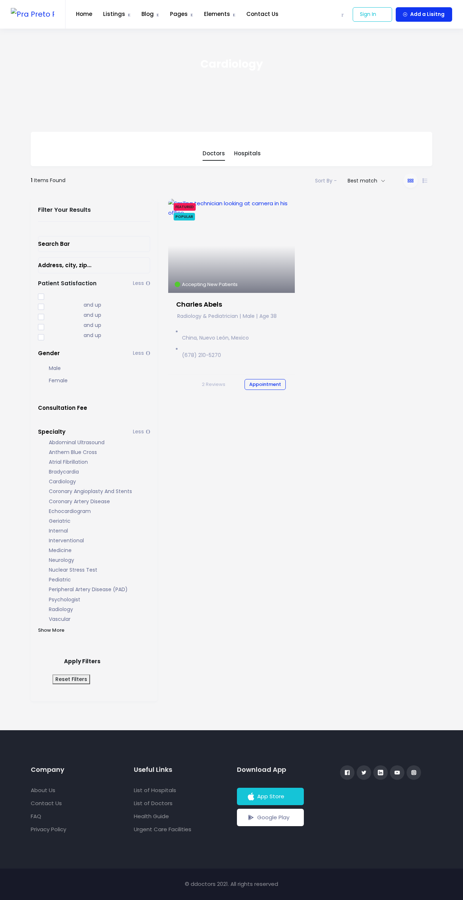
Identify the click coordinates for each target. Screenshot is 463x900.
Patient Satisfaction (67, 283)
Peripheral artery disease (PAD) (88, 589)
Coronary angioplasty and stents (90, 491)
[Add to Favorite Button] (283, 211)
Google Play (273, 817)
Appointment (265, 384)
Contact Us (262, 14)
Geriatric (60, 521)
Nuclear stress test (73, 570)
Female (58, 380)
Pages (179, 14)
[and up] (55, 305)
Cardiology (62, 481)
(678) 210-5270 (201, 355)
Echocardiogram (70, 511)
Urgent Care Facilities (162, 829)
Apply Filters (82, 661)
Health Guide (151, 816)
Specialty (51, 432)
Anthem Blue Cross (73, 452)
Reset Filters (71, 679)
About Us (43, 790)
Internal (58, 530)
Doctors (214, 153)
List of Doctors (153, 803)
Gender (49, 353)
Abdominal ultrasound (77, 442)
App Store (270, 796)
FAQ (36, 816)
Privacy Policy (48, 829)
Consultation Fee (62, 408)
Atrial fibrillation (68, 462)
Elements (217, 14)
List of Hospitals (155, 790)
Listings (114, 14)
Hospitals (247, 153)
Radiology (61, 609)
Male (55, 368)
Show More (51, 630)
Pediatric (60, 579)
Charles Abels (199, 304)
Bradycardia (64, 471)
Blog (147, 14)
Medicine (60, 550)
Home (84, 14)
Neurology (61, 560)
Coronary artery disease (79, 501)
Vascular (60, 619)
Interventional (66, 540)
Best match (362, 180)
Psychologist (64, 599)
